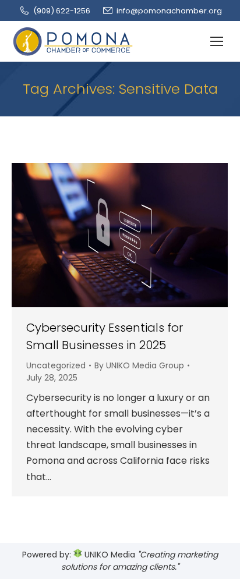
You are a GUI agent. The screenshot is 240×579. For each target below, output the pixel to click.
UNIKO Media (108, 554)
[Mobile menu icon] (216, 41)
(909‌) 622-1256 (61, 10)
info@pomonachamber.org (169, 10)
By (139, 365)
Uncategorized (56, 365)
